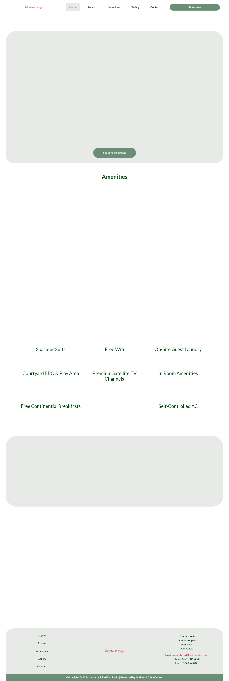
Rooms (92, 7)
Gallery (135, 7)
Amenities (114, 7)
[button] (92, 7)
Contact (155, 7)
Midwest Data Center (149, 677)
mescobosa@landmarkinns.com (191, 655)
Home (72, 7)
